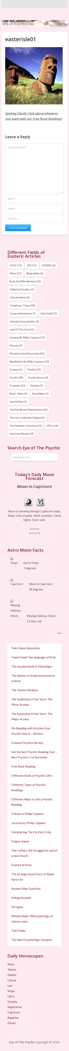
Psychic (34, 369)
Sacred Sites (18, 401)
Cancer (11, 980)
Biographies (34, 273)
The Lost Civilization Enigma (27, 417)
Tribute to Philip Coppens (27, 813)
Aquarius (13, 1017)
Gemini (11, 975)
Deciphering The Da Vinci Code (31, 832)
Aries (10, 964)
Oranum (16, 369)
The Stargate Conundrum (26, 425)
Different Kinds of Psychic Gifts (31, 775)
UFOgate (17, 907)
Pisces (11, 1023)
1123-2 (16, 265)
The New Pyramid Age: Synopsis (31, 939)
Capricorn (13, 1012)
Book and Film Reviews (25, 281)
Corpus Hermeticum (23, 313)
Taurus (11, 969)
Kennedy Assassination (24, 321)
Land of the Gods (22, 329)
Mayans (16, 345)
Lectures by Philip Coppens (27, 337)
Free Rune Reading (23, 766)
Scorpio (12, 1001)
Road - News (18, 393)
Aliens (15, 273)
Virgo (11, 991)
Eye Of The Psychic (22, 1042)
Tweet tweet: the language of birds (33, 657)
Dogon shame (20, 841)
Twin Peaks (18, 930)
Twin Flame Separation (25, 648)
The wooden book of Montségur (31, 666)
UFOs (52, 425)
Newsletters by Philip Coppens (29, 361)
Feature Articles (21, 865)
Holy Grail (49, 313)
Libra (10, 996)
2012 (32, 265)
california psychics (22, 289)
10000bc (49, 265)
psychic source (38, 377)
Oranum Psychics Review (27, 742)
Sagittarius (14, 1007)
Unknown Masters (22, 433)
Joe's (59, 633)
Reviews (36, 385)
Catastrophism (20, 297)
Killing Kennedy (21, 897)
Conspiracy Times (22, 305)
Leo (9, 985)
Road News (40, 393)
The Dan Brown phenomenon (29, 409)
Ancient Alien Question (26, 888)
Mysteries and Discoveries (27, 353)
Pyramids (17, 385)
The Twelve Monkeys (24, 690)
